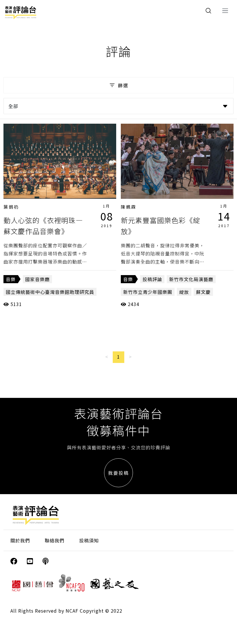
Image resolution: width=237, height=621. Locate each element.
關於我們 (20, 540)
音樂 (11, 279)
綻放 (184, 291)
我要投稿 (118, 472)
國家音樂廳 (37, 279)
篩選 (123, 85)
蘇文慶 (203, 291)
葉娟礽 (11, 207)
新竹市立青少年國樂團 (147, 291)
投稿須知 (89, 540)
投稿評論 (152, 279)
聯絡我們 (54, 540)
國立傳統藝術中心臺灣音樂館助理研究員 (50, 291)
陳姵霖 (128, 207)
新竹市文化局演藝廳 (191, 279)
